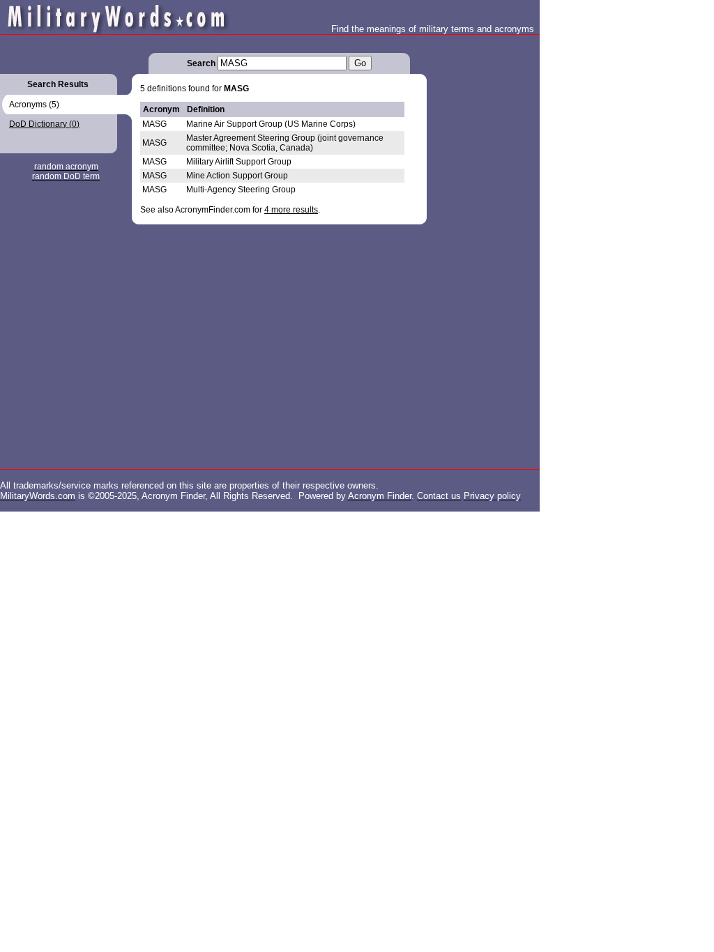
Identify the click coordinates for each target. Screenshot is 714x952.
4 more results (291, 210)
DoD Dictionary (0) (44, 124)
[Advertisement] (482, 244)
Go (360, 63)
